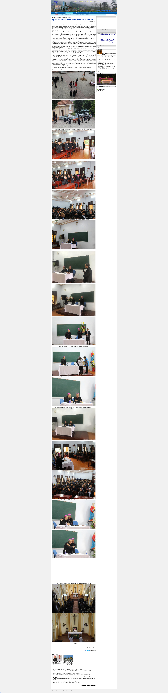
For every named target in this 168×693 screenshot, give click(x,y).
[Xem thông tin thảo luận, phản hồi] (95, 650)
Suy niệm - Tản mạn (77, 12)
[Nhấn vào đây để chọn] (91, 685)
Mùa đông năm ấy (101, 90)
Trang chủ (54, 12)
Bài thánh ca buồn (101, 89)
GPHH (63, 12)
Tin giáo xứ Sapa (68, 14)
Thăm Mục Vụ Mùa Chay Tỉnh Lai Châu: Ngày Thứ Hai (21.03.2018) (65, 667)
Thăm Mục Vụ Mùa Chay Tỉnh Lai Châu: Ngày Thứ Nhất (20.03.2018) (66, 669)
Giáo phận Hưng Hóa (75, 14)
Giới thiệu (59, 12)
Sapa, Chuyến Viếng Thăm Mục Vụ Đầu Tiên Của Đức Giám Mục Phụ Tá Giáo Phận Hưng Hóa (106, 70)
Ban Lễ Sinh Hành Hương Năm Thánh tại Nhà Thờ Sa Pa (63, 682)
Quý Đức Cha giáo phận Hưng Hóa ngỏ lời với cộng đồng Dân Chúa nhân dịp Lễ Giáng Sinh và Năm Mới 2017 (74, 678)
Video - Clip (100, 17)
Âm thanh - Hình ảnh (94, 12)
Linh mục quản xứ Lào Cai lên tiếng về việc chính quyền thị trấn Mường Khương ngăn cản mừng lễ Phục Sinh (74, 676)
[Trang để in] (91, 651)
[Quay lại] (83, 685)
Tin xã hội (87, 14)
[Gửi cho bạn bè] (89, 650)
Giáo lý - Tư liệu (86, 12)
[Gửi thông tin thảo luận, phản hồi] (93, 650)
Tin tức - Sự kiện (69, 12)
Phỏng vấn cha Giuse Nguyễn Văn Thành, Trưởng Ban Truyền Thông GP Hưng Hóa (69, 674)
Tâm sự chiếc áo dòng (102, 87)
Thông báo (62, 14)
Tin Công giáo (82, 14)
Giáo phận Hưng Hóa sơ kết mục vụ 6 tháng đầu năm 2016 (64, 681)
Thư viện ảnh (100, 73)
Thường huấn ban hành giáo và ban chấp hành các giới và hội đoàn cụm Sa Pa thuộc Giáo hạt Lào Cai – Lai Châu (107, 61)
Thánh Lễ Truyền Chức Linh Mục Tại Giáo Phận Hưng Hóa (64, 673)
